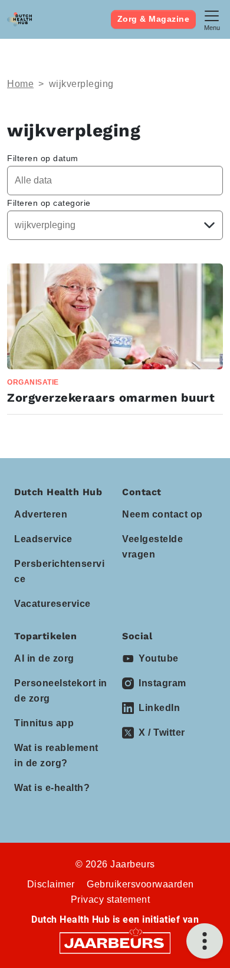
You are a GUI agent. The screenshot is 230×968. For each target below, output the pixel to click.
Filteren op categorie (49, 203)
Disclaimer (51, 884)
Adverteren (40, 514)
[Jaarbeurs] (115, 942)
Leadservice (43, 539)
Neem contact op (162, 514)
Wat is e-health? (52, 788)
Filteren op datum (42, 158)
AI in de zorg (44, 658)
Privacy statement (110, 899)
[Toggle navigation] (212, 19)
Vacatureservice (52, 604)
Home (20, 84)
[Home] (19, 19)
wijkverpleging (81, 84)
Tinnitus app (44, 723)
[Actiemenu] (204, 941)
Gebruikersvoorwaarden (140, 884)
